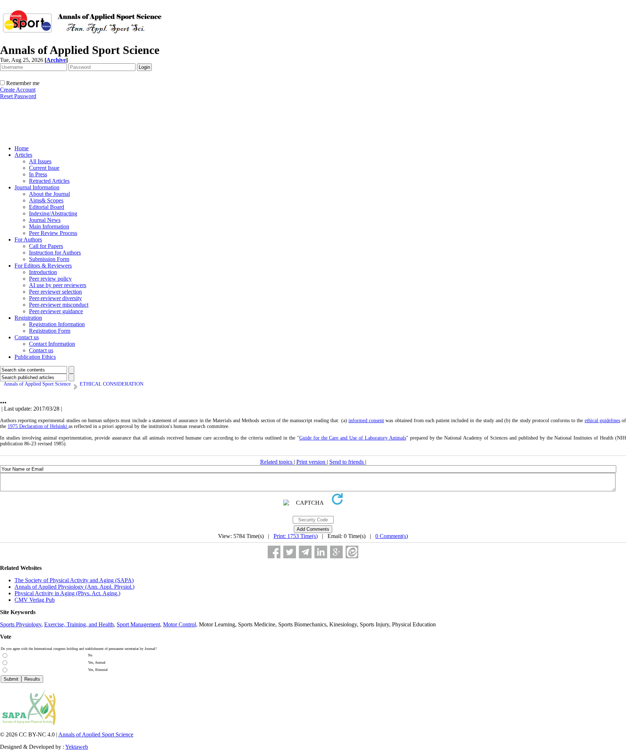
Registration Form (49, 331)
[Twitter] (289, 552)
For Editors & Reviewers (43, 265)
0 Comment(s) (391, 536)
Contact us (26, 337)
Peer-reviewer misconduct (58, 305)
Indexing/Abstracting (53, 213)
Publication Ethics (35, 357)
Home (21, 148)
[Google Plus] (336, 552)
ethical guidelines (602, 420)
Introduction (43, 272)
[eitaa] (352, 552)
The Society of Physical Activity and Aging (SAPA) (74, 580)
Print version (311, 462)
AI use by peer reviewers (57, 285)
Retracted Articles (49, 181)
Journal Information (36, 187)
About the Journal (49, 194)
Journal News (44, 220)
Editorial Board (46, 207)
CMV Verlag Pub (34, 600)
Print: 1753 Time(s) (296, 536)
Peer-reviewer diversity (55, 298)
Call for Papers (46, 246)
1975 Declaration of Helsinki (38, 426)
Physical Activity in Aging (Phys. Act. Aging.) (67, 593)
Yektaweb (76, 747)
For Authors (28, 239)
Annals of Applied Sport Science (95, 734)
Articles (23, 155)
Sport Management (138, 624)
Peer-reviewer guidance (56, 311)
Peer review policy (50, 279)
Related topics (277, 462)
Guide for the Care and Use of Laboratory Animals (352, 438)
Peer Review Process (53, 233)
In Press (38, 174)
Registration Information (57, 324)
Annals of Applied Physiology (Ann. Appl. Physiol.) (74, 587)
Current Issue (44, 168)
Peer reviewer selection (55, 292)
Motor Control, (180, 624)
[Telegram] (305, 552)
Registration (28, 318)
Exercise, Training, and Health (79, 624)
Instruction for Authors (55, 252)
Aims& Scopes (46, 200)
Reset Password (18, 96)
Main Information (49, 226)
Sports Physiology (20, 624)
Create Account (18, 90)
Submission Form (49, 259)
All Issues (40, 161)
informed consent (366, 420)
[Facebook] (274, 552)
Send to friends (347, 462)
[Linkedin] (320, 552)
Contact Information (52, 344)
